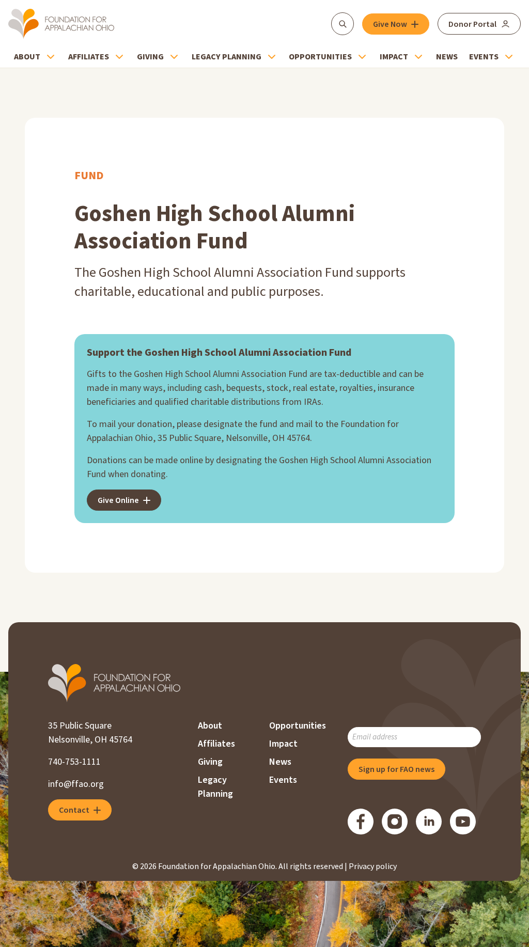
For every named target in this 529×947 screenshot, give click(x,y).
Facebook (361, 821)
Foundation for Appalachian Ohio (61, 23)
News (447, 56)
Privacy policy (373, 866)
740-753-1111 (74, 761)
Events (484, 56)
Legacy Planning (226, 56)
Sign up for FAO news (396, 769)
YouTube (463, 821)
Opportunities (320, 56)
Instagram (395, 821)
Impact (394, 56)
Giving (150, 56)
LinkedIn (429, 821)
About (27, 56)
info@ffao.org (76, 784)
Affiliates (88, 56)
